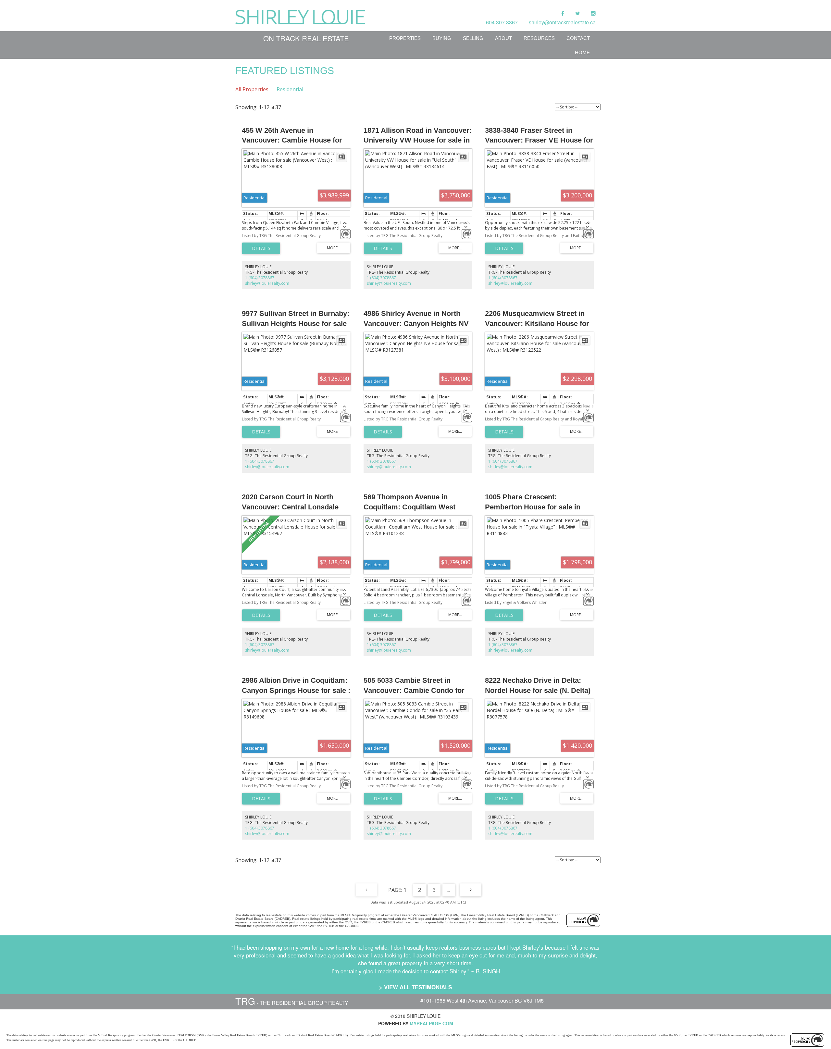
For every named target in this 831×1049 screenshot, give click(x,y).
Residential (290, 89)
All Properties (251, 89)
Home (582, 52)
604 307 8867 (502, 22)
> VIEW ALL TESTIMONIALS (415, 987)
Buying (441, 38)
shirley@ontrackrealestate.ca (562, 22)
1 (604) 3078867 (259, 278)
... (448, 889)
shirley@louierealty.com (267, 283)
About (503, 38)
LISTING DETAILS (261, 248)
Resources (539, 38)
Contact (578, 38)
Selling (473, 38)
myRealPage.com (431, 1023)
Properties (405, 38)
